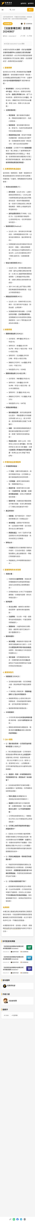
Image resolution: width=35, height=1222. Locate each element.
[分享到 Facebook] (17, 1219)
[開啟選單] (2, 10)
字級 (30, 36)
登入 (30, 10)
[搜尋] (11, 10)
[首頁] (6, 3)
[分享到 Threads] (24, 1219)
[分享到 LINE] (14, 1219)
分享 (23, 36)
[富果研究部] (22, 24)
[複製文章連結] (10, 1219)
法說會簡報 (17, 928)
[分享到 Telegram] (21, 1219)
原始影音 (7, 928)
